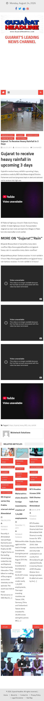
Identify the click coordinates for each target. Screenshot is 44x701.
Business (19, 469)
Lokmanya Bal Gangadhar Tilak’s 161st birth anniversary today (38, 627)
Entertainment (7, 467)
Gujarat (20, 135)
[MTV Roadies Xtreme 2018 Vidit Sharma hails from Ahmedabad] (36, 452)
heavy (22, 425)
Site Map (29, 698)
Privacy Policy (35, 695)
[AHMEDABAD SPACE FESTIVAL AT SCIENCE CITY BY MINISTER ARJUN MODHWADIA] (22, 664)
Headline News (7, 138)
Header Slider (32, 135)
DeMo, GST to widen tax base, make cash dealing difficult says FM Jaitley (7, 627)
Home (6, 695)
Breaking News (7, 135)
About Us (14, 695)
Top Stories (21, 138)
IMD (25, 425)
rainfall (33, 425)
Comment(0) (37, 147)
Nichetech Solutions (22, 147)
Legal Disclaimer (17, 698)
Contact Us (24, 695)
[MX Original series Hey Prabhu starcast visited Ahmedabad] (7, 452)
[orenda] (22, 640)
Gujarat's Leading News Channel (22, 39)
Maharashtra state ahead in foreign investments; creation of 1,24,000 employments (21, 506)
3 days (11, 425)
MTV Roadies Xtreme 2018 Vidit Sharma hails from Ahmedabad (35, 497)
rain (29, 425)
